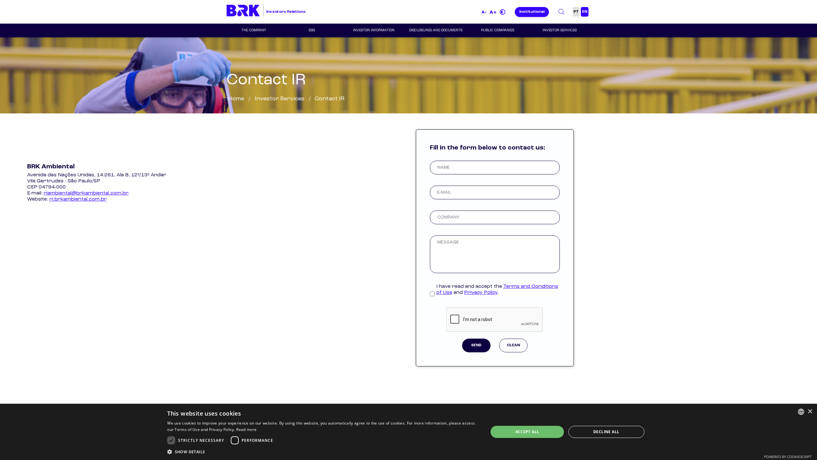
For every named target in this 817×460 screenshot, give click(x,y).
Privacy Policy (481, 292)
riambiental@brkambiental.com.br (86, 193)
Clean (513, 345)
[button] (323, 451)
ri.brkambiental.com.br (78, 199)
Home (236, 99)
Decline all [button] (606, 431)
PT (576, 12)
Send (476, 345)
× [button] (809, 411)
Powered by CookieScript (788, 456)
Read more (246, 429)
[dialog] (408, 432)
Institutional (531, 12)
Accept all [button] (527, 431)
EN (584, 12)
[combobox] (801, 412)
